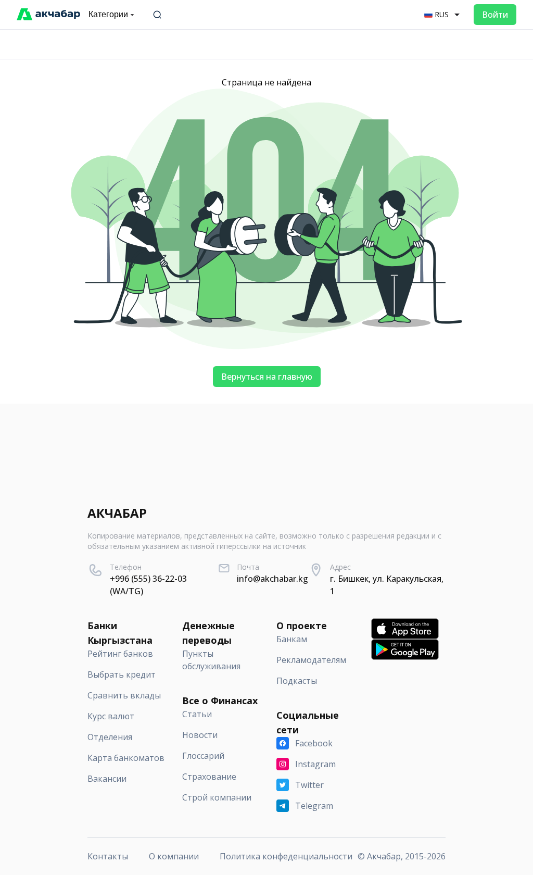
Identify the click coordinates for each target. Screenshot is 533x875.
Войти (495, 14)
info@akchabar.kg (272, 578)
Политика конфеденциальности (286, 856)
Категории (108, 14)
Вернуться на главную (266, 376)
